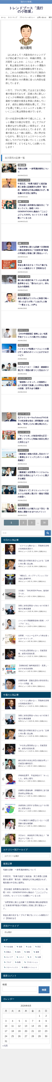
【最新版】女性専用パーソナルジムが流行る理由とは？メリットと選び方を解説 (33, 475)
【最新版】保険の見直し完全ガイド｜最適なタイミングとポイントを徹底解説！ (33, 457)
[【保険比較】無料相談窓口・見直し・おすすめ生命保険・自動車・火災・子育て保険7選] (9, 669)
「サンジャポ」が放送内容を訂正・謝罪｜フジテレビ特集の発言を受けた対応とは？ (33, 439)
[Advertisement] (26, 232)
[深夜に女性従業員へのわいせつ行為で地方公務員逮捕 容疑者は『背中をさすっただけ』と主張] (9, 609)
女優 (39, 957)
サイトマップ (12, 17)
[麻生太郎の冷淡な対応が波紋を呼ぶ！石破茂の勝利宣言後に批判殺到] (9, 764)
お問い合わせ (41, 17)
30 (44, 522)
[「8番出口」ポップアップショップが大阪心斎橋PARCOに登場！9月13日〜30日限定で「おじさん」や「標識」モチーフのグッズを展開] (9, 579)
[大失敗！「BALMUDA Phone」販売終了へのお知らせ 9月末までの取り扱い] (9, 594)
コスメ (21, 957)
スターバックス (12, 967)
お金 (29, 947)
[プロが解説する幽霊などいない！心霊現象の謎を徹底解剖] (9, 824)
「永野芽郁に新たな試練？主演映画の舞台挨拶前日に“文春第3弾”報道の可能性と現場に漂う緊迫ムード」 (33, 250)
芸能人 (8, 952)
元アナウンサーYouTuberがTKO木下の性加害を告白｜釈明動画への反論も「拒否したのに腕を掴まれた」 (33, 421)
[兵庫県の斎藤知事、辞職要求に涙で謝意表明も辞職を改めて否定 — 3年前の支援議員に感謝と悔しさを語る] (9, 794)
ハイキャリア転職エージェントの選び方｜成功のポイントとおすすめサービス (33, 352)
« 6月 (5, 1046)
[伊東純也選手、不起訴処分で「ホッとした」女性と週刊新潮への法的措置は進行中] (9, 779)
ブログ (8, 962)
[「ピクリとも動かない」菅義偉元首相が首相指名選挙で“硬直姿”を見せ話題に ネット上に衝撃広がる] (9, 549)
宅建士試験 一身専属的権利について (19, 870)
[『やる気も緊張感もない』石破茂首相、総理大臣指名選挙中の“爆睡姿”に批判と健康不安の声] (9, 654)
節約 (19, 952)
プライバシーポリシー (27, 17)
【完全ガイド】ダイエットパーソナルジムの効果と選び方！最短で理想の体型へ (33, 493)
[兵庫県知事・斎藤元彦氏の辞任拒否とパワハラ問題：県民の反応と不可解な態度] (9, 684)
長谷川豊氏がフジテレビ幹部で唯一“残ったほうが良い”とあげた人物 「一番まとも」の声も (33, 301)
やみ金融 (9, 947)
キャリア (9, 957)
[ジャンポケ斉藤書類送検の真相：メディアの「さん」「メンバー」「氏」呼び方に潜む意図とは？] (9, 624)
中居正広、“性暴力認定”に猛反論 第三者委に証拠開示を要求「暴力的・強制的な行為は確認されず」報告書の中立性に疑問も (25, 879)
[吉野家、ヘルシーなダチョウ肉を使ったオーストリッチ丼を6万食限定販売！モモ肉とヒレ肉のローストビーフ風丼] (9, 639)
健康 (37, 952)
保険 (28, 952)
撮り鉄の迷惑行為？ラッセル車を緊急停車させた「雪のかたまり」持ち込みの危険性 (33, 283)
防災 (39, 947)
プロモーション (32, 962)
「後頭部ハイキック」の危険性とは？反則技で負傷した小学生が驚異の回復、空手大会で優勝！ (33, 385)
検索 (4, 984)
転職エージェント (30, 967)
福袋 (20, 947)
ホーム (3, 17)
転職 (19, 962)
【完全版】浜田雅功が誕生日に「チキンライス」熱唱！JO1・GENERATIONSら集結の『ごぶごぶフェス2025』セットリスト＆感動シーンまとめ (33, 211)
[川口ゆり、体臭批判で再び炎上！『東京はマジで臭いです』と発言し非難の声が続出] (9, 839)
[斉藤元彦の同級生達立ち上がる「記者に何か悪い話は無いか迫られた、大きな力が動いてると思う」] (9, 564)
